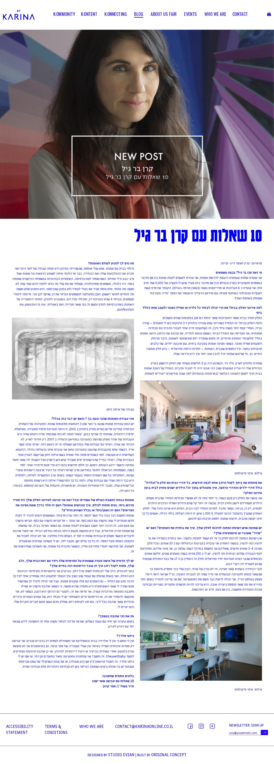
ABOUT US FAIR (164, 14)
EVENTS (190, 14)
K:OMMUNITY (64, 14)
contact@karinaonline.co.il (144, 726)
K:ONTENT (89, 14)
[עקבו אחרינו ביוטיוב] (212, 726)
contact (240, 14)
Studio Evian (121, 755)
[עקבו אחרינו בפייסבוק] (190, 726)
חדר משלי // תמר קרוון (118, 686)
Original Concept (168, 755)
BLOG (138, 14)
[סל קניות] (269, 14)
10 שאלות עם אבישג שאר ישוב (113, 681)
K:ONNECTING (116, 14)
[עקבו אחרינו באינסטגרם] (201, 726)
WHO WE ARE (215, 14)
